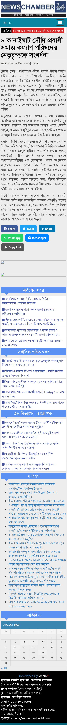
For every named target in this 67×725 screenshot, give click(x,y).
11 (15, 647)
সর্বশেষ (34, 475)
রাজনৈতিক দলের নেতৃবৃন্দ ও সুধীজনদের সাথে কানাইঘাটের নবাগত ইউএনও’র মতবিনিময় (34, 528)
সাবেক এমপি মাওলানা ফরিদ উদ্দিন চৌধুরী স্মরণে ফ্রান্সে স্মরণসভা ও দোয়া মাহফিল (30, 435)
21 (43, 652)
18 (15, 652)
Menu (7, 22)
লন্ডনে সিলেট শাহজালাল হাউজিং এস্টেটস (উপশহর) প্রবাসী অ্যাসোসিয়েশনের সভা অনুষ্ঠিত (32, 424)
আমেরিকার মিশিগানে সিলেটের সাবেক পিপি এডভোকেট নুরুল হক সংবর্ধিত (27, 456)
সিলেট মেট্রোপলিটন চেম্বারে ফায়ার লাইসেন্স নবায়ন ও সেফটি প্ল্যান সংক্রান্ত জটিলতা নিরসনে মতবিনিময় (32, 322)
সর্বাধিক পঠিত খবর (33, 351)
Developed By (33, 676)
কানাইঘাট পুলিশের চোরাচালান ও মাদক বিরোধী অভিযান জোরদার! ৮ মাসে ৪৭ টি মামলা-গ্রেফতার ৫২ (30, 332)
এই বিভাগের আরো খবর (33, 413)
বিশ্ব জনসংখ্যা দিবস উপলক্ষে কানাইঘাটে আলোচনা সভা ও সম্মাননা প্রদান (36, 604)
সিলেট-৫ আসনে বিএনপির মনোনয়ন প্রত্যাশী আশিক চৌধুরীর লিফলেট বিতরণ (32, 373)
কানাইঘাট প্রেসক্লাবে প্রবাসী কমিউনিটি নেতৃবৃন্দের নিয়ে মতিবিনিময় (33, 394)
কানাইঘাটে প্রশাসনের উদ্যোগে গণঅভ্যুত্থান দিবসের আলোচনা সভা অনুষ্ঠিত (36, 537)
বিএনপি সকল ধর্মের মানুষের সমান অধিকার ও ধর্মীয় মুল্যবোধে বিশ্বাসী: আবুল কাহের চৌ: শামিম (37, 579)
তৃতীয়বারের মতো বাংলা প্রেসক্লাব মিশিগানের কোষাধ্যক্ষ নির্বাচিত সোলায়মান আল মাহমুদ (28, 466)
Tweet (30, 228)
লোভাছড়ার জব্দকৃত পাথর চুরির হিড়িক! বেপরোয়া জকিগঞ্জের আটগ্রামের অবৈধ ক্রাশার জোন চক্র (35, 553)
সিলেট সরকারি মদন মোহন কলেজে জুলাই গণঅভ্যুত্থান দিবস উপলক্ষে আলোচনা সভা (33, 362)
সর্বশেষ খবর (33, 289)
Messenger (39, 238)
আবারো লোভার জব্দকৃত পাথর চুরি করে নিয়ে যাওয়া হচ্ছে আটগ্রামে (31, 343)
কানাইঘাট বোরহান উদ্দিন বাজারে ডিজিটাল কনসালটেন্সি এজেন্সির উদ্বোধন (26, 301)
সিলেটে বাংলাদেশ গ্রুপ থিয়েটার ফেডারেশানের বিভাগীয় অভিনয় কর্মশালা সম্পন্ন (34, 596)
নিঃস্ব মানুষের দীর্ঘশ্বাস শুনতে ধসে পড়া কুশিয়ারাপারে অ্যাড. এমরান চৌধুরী (32, 383)
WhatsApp (14, 238)
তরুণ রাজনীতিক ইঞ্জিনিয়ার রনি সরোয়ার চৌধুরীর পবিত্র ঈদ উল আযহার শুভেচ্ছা (30, 445)
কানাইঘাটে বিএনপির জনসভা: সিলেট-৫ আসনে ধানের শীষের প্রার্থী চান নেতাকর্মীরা (33, 404)
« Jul (4, 668)
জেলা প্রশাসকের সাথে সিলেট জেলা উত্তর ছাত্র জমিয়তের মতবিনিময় (28, 311)
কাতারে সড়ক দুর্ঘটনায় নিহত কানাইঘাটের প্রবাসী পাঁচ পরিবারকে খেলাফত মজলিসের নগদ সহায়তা (35, 570)
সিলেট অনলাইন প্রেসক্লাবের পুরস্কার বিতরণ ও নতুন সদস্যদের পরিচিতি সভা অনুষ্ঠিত (36, 545)
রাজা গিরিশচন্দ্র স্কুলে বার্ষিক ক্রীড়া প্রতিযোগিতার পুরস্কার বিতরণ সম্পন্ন (34, 587)
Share (11, 228)
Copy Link (15, 247)
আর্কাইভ (33, 614)
